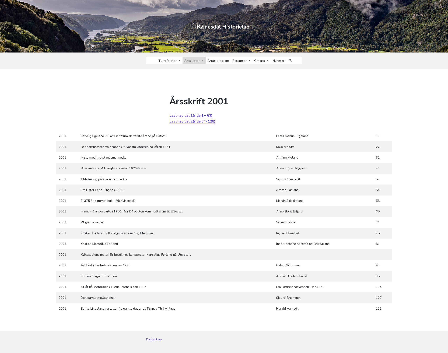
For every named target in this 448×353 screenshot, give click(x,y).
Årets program (218, 61)
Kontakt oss (154, 339)
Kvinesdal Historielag (223, 26)
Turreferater (167, 61)
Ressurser (239, 61)
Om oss (259, 61)
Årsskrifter (192, 61)
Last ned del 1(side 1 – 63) (190, 115)
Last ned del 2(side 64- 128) (192, 121)
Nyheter (278, 61)
